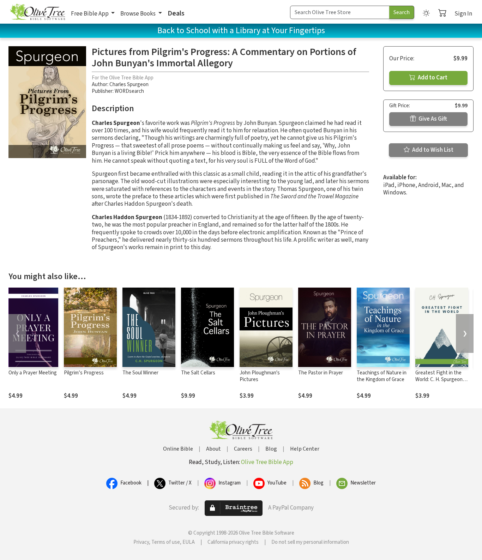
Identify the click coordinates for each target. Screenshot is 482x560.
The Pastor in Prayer (320, 373)
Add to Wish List (432, 150)
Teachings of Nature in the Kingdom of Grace (381, 376)
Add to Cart (432, 77)
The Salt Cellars (198, 373)
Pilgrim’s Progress (84, 373)
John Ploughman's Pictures (260, 376)
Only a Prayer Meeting (32, 373)
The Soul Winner (140, 373)
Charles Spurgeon (129, 84)
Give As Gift (432, 119)
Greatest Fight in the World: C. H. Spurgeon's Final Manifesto (440, 379)
